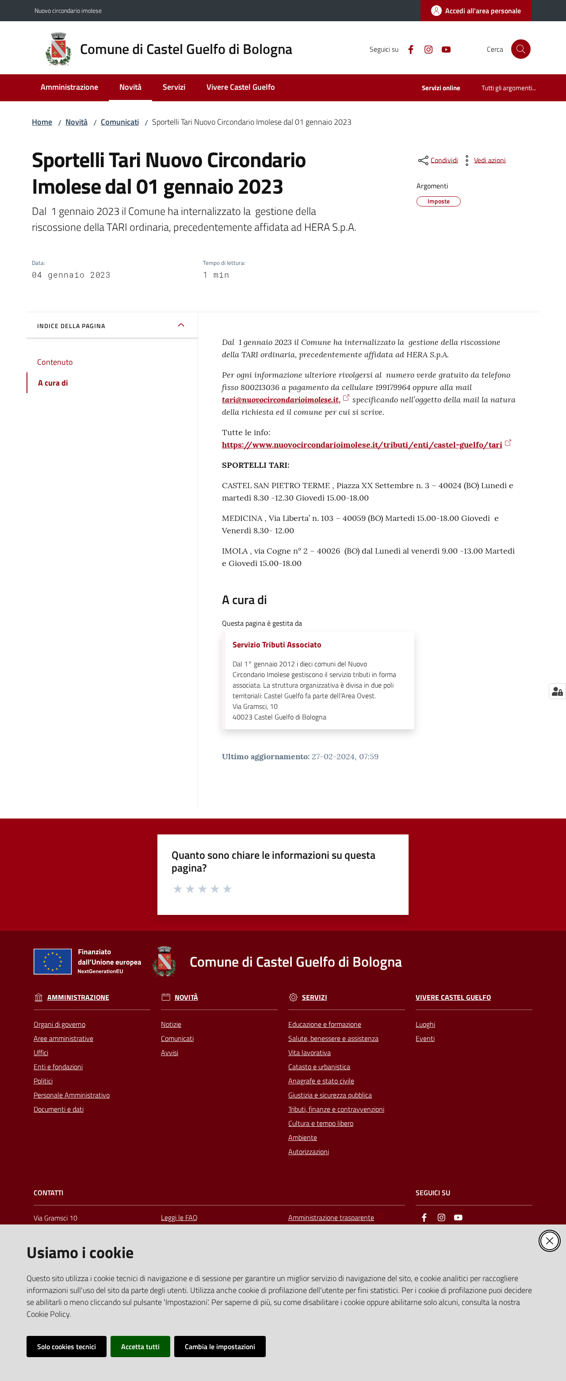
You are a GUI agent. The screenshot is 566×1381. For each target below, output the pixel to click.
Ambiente (302, 1137)
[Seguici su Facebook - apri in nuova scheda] (407, 48)
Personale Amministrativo (72, 1095)
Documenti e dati (59, 1109)
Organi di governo (59, 1024)
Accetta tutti (140, 1346)
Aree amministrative (63, 1038)
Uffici (41, 1052)
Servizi (314, 997)
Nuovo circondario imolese (68, 10)
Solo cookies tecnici (66, 1346)
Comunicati (120, 122)
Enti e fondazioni (58, 1066)
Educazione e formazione (324, 1024)
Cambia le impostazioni (220, 1346)
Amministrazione (78, 997)
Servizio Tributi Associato (277, 644)
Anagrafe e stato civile (321, 1080)
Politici (43, 1080)
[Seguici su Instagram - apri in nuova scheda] (425, 48)
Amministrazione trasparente (331, 1217)
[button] (521, 49)
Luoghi (425, 1024)
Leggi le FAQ (179, 1217)
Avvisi (169, 1052)
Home (42, 122)
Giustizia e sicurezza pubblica (330, 1095)
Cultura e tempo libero (320, 1123)
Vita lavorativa (309, 1052)
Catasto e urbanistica (319, 1066)
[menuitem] (69, 87)
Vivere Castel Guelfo (453, 997)
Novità (76, 122)
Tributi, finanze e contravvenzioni (336, 1109)
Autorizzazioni (308, 1151)
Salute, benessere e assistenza (333, 1038)
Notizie (171, 1024)
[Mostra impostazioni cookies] (557, 691)
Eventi (425, 1038)
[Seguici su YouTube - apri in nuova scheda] (442, 48)
